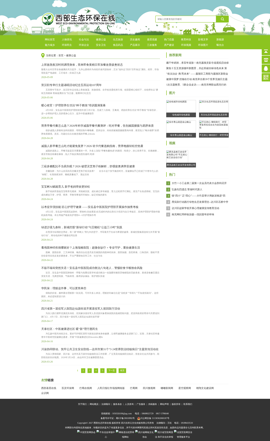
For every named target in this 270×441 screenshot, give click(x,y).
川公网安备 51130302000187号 (154, 418)
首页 (60, 55)
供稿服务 (152, 404)
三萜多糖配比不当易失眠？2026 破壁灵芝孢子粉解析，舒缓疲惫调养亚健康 (88, 166)
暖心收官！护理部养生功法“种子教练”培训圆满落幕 (73, 105)
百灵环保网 (68, 388)
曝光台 (220, 45)
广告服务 (141, 404)
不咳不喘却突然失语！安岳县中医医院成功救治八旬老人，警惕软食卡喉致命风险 (91, 268)
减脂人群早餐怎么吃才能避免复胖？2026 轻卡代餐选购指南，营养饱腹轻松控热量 (92, 146)
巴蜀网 (134, 388)
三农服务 (152, 45)
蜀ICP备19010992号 (125, 418)
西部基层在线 (48, 388)
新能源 (220, 39)
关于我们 (82, 404)
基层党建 (152, 39)
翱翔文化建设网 (205, 388)
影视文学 (203, 39)
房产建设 (169, 45)
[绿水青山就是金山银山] (181, 129)
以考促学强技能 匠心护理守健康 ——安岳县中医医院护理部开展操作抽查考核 (89, 207)
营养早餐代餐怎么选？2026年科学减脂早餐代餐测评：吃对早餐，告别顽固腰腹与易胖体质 (97, 125)
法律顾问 (105, 404)
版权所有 (176, 404)
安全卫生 (101, 45)
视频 (172, 143)
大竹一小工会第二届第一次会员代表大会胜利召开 (199, 183)
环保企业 (84, 45)
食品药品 (118, 45)
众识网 (45, 393)
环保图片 (203, 45)
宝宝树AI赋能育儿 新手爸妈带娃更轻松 (65, 186)
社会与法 (84, 39)
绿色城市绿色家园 (181, 115)
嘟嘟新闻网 (167, 388)
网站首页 (50, 39)
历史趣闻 (135, 39)
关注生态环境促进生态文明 (214, 115)
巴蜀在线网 (85, 388)
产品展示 (135, 45)
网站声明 (164, 404)
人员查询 (129, 404)
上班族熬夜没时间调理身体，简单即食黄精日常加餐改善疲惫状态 (82, 64)
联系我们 (187, 404)
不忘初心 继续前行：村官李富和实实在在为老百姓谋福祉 (213, 136)
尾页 (122, 370)
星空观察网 (184, 388)
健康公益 (101, 39)
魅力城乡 (50, 45)
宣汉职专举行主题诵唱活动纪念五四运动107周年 (71, 85)
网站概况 (94, 404)
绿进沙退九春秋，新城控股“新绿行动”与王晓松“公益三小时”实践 (81, 227)
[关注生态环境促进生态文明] (214, 108)
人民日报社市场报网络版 (111, 388)
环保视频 (186, 45)
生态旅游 (118, 39)
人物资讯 (67, 39)
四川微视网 (149, 388)
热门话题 (169, 39)
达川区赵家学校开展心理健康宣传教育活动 (195, 208)
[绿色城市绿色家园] (181, 108)
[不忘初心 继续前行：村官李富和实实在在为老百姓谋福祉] (214, 129)
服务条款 (117, 404)
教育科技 (186, 39)
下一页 (111, 370)
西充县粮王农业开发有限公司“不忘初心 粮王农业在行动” (181, 165)
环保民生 (67, 45)
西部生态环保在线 (102, 423)
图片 (172, 93)
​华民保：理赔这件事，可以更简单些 (63, 288)
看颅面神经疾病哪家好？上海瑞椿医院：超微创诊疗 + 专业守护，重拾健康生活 (90, 247)
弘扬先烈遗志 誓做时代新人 (187, 189)
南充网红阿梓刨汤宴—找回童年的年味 (193, 214)
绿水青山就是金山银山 (181, 135)
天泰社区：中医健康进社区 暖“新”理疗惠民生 (69, 328)
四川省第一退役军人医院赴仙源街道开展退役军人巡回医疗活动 (80, 308)
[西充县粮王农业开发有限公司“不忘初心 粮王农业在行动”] (177, 157)
